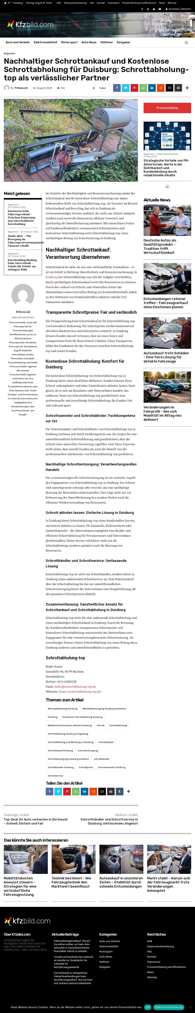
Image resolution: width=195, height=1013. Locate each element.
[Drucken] (178, 88)
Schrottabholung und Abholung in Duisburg (71, 742)
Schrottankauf (105, 742)
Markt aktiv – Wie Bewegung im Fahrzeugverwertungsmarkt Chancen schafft (26, 240)
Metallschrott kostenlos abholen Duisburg (70, 725)
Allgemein (9, 53)
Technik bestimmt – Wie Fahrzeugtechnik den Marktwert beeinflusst (71, 882)
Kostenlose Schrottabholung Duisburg (82, 716)
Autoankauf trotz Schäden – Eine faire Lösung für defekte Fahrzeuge (166, 357)
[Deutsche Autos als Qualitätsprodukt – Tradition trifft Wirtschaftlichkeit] (167, 220)
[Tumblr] (119, 791)
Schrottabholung (118, 725)
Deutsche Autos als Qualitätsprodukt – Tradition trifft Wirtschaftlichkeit (160, 246)
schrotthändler (101, 758)
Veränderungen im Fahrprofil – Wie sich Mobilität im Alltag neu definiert (162, 413)
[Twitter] (154, 9)
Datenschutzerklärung (168, 1007)
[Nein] (190, 1007)
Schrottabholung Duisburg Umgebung (68, 733)
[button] (186, 42)
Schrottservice (55, 775)
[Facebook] (142, 9)
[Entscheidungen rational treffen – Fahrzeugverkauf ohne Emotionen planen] (167, 278)
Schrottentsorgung (88, 750)
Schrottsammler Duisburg (111, 767)
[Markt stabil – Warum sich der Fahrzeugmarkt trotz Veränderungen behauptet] (169, 859)
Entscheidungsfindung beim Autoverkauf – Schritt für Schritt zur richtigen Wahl (22, 264)
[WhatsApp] (143, 88)
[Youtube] (160, 9)
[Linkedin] (152, 88)
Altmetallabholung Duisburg (63, 708)
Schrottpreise (86, 767)
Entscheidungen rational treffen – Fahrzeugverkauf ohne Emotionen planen (166, 303)
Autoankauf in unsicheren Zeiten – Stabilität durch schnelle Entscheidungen (121, 882)
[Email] (169, 88)
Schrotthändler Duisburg (61, 767)
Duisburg (52, 277)
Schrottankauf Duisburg (60, 750)
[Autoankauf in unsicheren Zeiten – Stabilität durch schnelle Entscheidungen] (121, 859)
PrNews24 (21, 88)
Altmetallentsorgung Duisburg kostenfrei (104, 708)
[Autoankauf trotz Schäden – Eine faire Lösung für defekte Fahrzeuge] (167, 333)
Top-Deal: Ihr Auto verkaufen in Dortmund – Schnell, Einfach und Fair (35, 821)
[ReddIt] (161, 88)
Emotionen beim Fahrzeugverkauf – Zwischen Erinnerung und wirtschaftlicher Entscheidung (21, 217)
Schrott (100, 725)
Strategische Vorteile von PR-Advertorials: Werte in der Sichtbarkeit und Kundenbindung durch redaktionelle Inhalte (166, 168)
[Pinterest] (134, 88)
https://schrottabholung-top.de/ (80, 691)
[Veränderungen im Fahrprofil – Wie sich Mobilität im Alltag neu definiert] (167, 387)
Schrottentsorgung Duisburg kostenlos (68, 758)
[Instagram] (148, 9)
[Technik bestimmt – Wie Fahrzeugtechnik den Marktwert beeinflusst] (74, 859)
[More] (187, 88)
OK (148, 1007)
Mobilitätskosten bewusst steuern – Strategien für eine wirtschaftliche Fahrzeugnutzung (20, 886)
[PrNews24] (7, 88)
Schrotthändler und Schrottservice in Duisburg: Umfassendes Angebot (109, 821)
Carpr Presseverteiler (167, 154)
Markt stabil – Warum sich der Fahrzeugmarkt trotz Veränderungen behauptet (168, 884)
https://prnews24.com (23, 317)
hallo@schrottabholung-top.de (75, 686)
